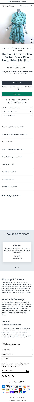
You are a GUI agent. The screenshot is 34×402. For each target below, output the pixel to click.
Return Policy (9, 115)
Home (4, 48)
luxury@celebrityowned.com (11, 325)
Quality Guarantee (11, 108)
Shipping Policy (10, 112)
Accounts (6, 350)
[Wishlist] (28, 6)
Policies (5, 359)
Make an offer (17, 95)
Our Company (7, 354)
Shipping (9, 68)
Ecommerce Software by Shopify (17, 400)
